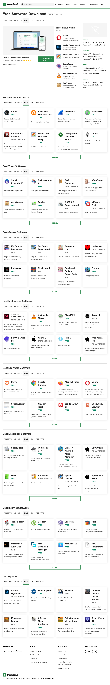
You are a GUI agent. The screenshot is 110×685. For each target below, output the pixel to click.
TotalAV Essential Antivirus (18, 57)
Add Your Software (36, 655)
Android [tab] (18, 20)
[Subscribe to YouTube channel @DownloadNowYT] (95, 651)
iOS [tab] (32, 20)
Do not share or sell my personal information (65, 663)
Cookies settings (63, 668)
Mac (67, 4)
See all (55, 157)
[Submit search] (22, 4)
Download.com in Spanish (38, 662)
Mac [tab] (26, 20)
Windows (58, 4)
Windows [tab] (8, 20)
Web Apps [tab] (40, 20)
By (6, 61)
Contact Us (33, 658)
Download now (47, 59)
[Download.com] (10, 4)
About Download (35, 651)
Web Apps (93, 4)
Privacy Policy (62, 651)
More (102, 4)
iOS (74, 4)
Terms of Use (62, 655)
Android (82, 4)
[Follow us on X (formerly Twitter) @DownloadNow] (91, 651)
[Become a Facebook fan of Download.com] (87, 651)
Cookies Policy (62, 658)
